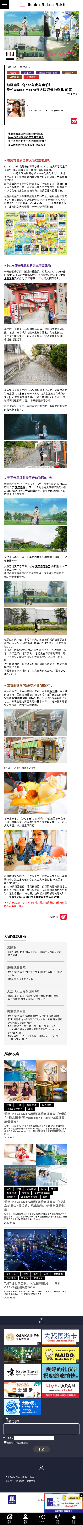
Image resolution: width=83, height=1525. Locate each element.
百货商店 (31, 1188)
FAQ (32, 1477)
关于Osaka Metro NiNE (16, 1477)
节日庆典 (58, 1274)
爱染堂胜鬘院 (16, 967)
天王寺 (13, 72)
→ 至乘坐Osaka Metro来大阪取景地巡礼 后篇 (31, 897)
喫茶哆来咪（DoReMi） (28, 698)
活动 (9, 1188)
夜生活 (24, 1278)
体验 (19, 1104)
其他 (30, 1108)
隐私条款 (20, 1481)
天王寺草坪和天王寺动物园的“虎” (27, 141)
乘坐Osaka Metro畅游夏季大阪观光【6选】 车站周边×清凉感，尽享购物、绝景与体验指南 (35, 1206)
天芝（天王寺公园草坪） (26, 491)
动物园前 (14, 77)
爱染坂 (35, 271)
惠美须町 (69, 72)
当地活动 (11, 1278)
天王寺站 (20, 487)
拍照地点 (12, 66)
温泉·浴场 (32, 1104)
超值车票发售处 (15, 1108)
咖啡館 (25, 1192)
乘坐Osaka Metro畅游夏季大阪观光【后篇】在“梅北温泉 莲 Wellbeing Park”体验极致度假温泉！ (36, 1118)
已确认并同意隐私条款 (17, 1442)
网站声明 (9, 1481)
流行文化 (25, 66)
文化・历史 (12, 1274)
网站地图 (31, 1481)
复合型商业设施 (42, 1192)
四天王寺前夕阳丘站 (21, 275)
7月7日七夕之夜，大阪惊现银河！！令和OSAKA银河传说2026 (32, 1285)
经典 (9, 1104)
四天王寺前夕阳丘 (48, 72)
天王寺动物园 (42, 566)
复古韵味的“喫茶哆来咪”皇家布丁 (27, 144)
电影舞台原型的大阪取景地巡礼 (25, 133)
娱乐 (43, 1188)
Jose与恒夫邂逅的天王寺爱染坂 (26, 137)
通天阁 (53, 691)
